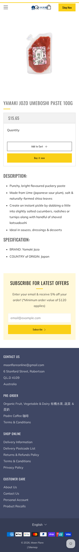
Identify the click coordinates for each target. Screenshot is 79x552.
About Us (10, 487)
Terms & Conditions (17, 422)
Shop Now (67, 7)
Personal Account (15, 500)
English (37, 524)
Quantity (13, 130)
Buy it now (39, 158)
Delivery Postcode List (19, 448)
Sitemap (33, 547)
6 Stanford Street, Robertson (23, 371)
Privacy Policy (13, 467)
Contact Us (11, 493)
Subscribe (38, 329)
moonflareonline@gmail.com (23, 365)
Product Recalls (14, 506)
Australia (10, 384)
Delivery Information (17, 442)
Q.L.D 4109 (11, 378)
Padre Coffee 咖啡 (16, 416)
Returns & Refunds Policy (21, 455)
